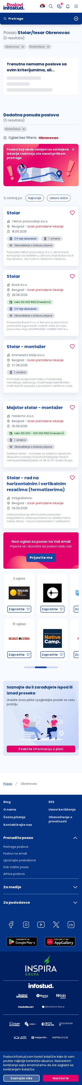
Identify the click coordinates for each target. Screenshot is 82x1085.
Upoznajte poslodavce (19, 860)
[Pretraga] (51, 6)
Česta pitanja (14, 817)
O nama (9, 809)
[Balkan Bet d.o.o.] (15, 594)
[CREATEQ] (48, 594)
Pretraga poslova (15, 847)
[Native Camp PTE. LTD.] (48, 639)
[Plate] (59, 6)
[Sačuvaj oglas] (72, 213)
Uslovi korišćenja (62, 809)
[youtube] (41, 925)
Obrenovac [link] (29, 784)
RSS (51, 802)
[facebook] (11, 925)
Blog (7, 802)
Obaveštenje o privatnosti (60, 819)
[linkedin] (71, 925)
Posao (7, 784)
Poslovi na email (15, 853)
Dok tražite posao (16, 867)
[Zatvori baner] (73, 149)
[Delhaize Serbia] (15, 639)
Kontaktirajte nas (17, 825)
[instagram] (26, 925)
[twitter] (56, 925)
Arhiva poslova (14, 874)
